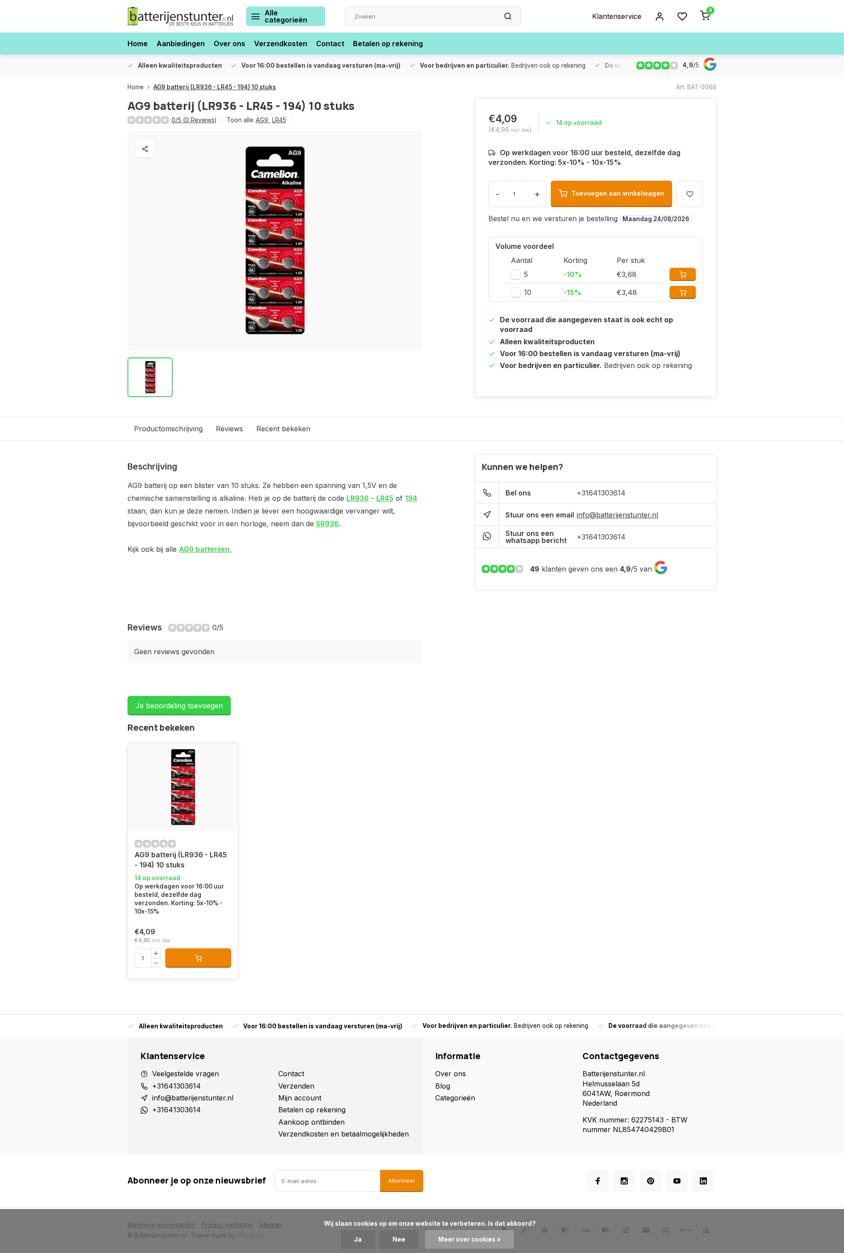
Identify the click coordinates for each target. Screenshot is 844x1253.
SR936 (327, 523)
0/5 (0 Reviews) (193, 120)
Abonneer (401, 1180)
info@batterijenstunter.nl (617, 514)
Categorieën (455, 1097)
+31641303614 (601, 492)
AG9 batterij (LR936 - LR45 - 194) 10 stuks (214, 87)
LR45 (279, 120)
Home (137, 43)
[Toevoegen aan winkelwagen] (198, 958)
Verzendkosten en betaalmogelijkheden (343, 1133)
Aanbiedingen (180, 43)
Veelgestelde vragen (185, 1073)
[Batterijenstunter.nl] (180, 16)
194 (411, 498)
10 (527, 292)
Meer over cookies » (469, 1239)
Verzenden (296, 1086)
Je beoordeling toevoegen (179, 705)
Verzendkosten (280, 43)
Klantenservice (616, 16)
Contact (330, 43)
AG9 (263, 120)
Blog (442, 1086)
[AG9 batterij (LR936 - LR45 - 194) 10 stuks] (183, 787)
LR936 (357, 498)
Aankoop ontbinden (311, 1122)
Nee (399, 1239)
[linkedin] (703, 1181)
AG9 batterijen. (205, 549)
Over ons (229, 43)
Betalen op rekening (388, 43)
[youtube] (677, 1181)
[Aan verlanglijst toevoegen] (141, 756)
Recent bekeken (283, 428)
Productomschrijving (168, 428)
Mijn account (299, 1097)
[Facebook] (598, 1181)
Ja (358, 1239)
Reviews (229, 428)
